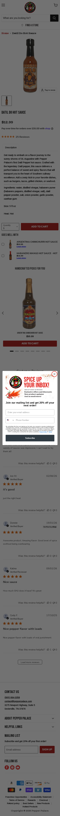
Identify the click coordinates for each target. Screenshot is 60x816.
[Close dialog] (54, 374)
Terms (50, 431)
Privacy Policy (43, 431)
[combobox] (10, 420)
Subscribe (30, 438)
